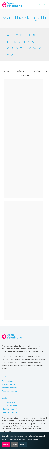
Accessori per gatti (10, 412)
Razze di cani (8, 381)
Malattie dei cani (9, 388)
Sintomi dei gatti (9, 406)
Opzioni (23, 445)
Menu (41, 4)
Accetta (6, 445)
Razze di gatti (8, 402)
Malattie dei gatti (10, 409)
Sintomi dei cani (9, 384)
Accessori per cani (10, 391)
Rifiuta (14, 445)
